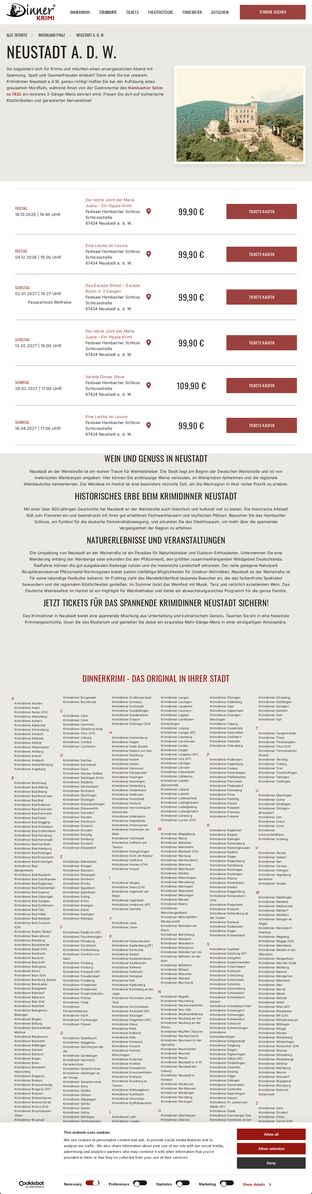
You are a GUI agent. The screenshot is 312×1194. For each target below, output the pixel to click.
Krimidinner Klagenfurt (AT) (131, 1020)
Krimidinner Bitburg (28, 1023)
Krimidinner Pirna (222, 794)
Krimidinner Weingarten (275, 976)
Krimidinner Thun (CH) (275, 746)
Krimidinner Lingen (174, 750)
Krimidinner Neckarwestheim (182, 1005)
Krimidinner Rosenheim (226, 904)
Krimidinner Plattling (224, 799)
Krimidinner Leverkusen (178, 741)
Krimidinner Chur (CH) (79, 733)
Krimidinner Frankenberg (81, 950)
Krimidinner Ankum (28, 756)
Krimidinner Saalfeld (224, 949)
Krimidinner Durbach (78, 843)
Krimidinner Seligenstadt (227, 1041)
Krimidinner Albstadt (29, 738)
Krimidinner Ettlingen (78, 918)
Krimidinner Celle (75, 720)
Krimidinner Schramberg (227, 988)
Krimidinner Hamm (125, 759)
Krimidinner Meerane (176, 864)
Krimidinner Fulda (75, 1002)
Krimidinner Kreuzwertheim (132, 1072)
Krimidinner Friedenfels (80, 985)
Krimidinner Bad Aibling (31, 787)
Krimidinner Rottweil (224, 922)
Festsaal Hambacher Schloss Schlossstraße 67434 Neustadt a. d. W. (113, 217)
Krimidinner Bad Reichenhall (34, 888)
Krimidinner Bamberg (29, 940)
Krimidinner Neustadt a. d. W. (181, 1062)
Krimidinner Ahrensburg (31, 729)
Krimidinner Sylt (270, 719)
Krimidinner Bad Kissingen (33, 853)
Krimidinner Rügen (223, 931)
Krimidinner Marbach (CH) (180, 851)
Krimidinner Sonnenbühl (227, 1085)
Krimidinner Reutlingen (226, 874)
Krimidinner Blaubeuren (31, 1036)
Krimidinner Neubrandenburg (182, 1014)
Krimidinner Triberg (273, 764)
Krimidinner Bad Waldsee (32, 918)
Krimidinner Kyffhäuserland (131, 1103)
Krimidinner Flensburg (79, 941)
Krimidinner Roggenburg (227, 891)
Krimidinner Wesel (272, 993)
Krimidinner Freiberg (78, 963)
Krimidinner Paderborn (226, 759)
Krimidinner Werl (271, 985)
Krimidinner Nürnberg (176, 1097)
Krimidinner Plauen (223, 803)
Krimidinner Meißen (175, 873)
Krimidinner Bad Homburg (33, 848)
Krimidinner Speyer (224, 1098)
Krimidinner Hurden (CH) (130, 864)
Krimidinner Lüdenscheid (179, 798)
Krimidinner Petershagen (228, 772)
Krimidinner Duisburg (78, 839)
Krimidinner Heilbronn (128, 794)
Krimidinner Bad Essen (30, 818)
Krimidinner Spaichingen (227, 1093)
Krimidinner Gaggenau (79, 1042)
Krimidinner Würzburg (275, 1085)
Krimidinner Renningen (226, 869)
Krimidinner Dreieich (78, 826)
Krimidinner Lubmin (175, 794)
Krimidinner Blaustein (29, 1041)
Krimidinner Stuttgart (274, 706)
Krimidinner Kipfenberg (128, 985)
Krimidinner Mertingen (177, 886)
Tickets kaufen (261, 211)
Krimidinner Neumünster (178, 1049)
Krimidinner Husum (126, 869)
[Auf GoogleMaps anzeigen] (148, 211)
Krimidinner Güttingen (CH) (131, 724)
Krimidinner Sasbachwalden (230, 962)
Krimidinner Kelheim (126, 967)
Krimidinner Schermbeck (228, 966)
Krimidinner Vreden (272, 883)
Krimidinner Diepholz (78, 782)
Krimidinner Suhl (271, 715)
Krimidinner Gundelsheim (130, 715)
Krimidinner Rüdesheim (226, 926)
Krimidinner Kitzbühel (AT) (131, 1011)
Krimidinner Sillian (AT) (226, 1058)
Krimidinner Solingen (225, 1080)
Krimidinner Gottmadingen (82, 1121)
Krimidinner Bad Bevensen (33, 796)
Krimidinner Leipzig (175, 728)
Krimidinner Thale (271, 737)
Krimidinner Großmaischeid (131, 697)
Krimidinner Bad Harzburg (33, 835)
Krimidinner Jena (124, 923)
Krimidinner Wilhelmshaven (278, 1020)
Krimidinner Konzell (126, 1046)
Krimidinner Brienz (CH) (31, 1106)
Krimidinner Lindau (174, 745)
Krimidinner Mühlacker (177, 947)
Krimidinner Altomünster (31, 747)
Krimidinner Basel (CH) (30, 949)
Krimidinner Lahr (124, 1117)
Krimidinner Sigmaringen (228, 1054)
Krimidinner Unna (271, 826)
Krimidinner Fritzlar (77, 998)
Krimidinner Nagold (174, 996)
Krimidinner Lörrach (175, 767)
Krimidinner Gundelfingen (130, 710)
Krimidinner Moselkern (177, 943)
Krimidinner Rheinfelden (227, 883)
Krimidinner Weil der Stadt (277, 963)
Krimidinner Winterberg (275, 1037)
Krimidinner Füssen (77, 1024)
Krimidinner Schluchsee (227, 980)
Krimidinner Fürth (75, 1015)
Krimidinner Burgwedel (79, 697)
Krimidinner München (176, 974)
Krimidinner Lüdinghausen (179, 802)
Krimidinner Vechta (272, 853)
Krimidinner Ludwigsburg (179, 807)
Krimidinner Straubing (274, 697)
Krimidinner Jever (125, 927)
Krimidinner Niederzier (177, 1084)
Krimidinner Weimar (273, 972)
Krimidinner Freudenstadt (81, 976)
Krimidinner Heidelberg (128, 786)
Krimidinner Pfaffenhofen (228, 777)
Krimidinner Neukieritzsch (179, 1036)
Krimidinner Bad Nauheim (32, 875)
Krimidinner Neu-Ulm (176, 1009)
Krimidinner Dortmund (79, 821)
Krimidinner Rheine (223, 878)
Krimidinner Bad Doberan (32, 805)
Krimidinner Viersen (273, 866)
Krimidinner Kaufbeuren (129, 963)
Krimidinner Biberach (29, 997)
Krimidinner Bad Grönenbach (35, 831)
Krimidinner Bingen (28, 1019)
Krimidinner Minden (175, 899)
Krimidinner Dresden (78, 830)
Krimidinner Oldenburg (226, 702)
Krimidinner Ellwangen (79, 875)
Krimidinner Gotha (76, 1112)
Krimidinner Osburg (224, 724)
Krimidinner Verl (270, 861)
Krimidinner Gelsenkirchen (82, 1082)
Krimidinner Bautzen (29, 958)
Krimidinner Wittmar (273, 1063)
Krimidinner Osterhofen (226, 732)
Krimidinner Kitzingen (127, 1015)
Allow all (271, 1134)
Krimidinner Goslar (76, 1108)
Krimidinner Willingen (274, 1024)
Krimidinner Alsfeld (28, 743)
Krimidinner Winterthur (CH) (279, 1046)
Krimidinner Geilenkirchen (82, 1069)
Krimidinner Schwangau (227, 1015)
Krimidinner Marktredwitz (179, 860)
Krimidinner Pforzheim (226, 781)
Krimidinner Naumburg (177, 1001)
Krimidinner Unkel (271, 821)
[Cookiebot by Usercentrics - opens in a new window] (31, 1184)
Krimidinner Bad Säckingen (33, 896)
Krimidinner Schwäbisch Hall (230, 1006)
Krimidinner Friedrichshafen (83, 993)
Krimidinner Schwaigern (227, 1010)
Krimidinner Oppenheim (227, 710)
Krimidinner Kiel (123, 980)
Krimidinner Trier (271, 768)
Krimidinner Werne (272, 989)
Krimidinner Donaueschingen (84, 804)
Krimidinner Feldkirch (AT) (82, 932)
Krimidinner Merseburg (177, 882)
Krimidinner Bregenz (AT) (32, 1089)
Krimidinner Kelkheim (127, 972)
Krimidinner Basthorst (30, 953)
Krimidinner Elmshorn (78, 879)
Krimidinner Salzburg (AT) (228, 953)
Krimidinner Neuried (175, 1053)
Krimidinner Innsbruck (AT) (131, 904)
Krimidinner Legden (175, 715)
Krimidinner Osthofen (225, 741)
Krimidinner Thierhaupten (277, 742)
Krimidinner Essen (76, 910)
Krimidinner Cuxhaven (79, 746)
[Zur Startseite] (31, 18)
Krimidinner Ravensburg (227, 843)
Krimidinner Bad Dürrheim (33, 813)
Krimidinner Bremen (28, 1093)
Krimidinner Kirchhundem (130, 1007)
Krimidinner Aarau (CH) (31, 712)
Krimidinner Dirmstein (79, 791)
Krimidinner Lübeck (175, 789)
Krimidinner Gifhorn (77, 1095)
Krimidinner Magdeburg (178, 834)
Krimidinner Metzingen (177, 895)
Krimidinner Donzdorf (78, 813)
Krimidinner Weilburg (274, 967)
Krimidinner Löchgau (176, 763)
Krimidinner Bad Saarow (31, 892)
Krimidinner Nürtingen (177, 1101)
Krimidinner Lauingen (176, 702)
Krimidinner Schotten (225, 984)
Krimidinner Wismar (273, 1050)
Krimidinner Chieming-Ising (82, 729)
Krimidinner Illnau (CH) (128, 887)
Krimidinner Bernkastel (30, 984)
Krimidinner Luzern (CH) (178, 820)
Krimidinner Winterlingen (276, 1042)
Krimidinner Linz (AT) (176, 759)
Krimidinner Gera (75, 1086)
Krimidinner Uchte (272, 799)
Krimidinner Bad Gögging (32, 822)
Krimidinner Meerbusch (178, 869)
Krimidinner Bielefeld (29, 1006)
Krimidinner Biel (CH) (29, 1001)
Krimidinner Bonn (26, 1063)
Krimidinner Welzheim (274, 980)
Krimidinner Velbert (272, 857)
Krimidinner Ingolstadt (128, 900)
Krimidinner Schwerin (225, 1023)
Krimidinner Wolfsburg (275, 1068)
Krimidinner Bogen (27, 1058)
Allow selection (271, 1149)
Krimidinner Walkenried (275, 906)
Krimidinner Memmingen (178, 877)
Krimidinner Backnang (30, 783)
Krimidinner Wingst (272, 1028)
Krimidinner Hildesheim (129, 816)
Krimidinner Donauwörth (80, 808)
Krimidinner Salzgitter (225, 958)
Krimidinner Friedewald (80, 989)
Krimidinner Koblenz (126, 1033)
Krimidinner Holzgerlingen (131, 851)
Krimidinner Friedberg (79, 980)
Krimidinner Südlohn (273, 710)
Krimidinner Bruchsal (29, 1120)
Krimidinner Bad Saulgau (32, 901)
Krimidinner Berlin (27, 971)
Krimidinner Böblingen (30, 1045)
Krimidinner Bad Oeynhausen (35, 879)
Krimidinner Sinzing (224, 1071)
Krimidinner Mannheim (177, 847)
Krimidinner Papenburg (226, 764)
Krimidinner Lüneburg (176, 815)
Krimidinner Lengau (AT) (178, 732)
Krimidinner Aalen (27, 708)
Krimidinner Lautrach (176, 710)
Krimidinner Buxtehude (79, 702)
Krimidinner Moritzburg (177, 934)
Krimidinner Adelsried (29, 725)
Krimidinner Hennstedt (128, 799)
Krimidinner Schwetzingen (229, 1028)
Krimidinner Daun (75, 769)
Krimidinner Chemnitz (79, 724)
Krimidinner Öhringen (225, 697)
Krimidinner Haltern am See (132, 751)
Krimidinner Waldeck (274, 902)
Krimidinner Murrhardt (177, 982)
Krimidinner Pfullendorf (226, 786)
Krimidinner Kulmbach (128, 1094)
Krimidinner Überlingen (275, 795)
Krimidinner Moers (174, 904)
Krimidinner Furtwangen (80, 1020)
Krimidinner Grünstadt (128, 706)
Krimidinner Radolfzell (226, 830)
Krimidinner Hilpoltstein (129, 821)
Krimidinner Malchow (176, 842)
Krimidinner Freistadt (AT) (81, 972)
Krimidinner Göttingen (79, 1117)
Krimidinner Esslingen (78, 914)
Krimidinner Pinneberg (226, 790)
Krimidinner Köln (124, 1037)
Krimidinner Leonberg (176, 737)
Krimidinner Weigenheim (276, 958)
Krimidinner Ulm (270, 817)
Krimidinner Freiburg (78, 967)
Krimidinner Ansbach (29, 760)
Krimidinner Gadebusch (80, 1038)
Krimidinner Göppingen (79, 1099)
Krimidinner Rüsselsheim (227, 935)
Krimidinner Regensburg (227, 861)
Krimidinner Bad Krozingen (33, 861)
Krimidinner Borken (28, 1080)
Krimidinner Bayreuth (29, 962)
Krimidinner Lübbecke (177, 776)
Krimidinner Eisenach (78, 870)
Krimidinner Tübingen (274, 777)
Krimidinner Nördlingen (177, 1093)
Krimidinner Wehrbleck (275, 945)
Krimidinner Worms (272, 1072)
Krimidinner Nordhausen (178, 1088)
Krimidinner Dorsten (77, 817)
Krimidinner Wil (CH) (273, 1015)
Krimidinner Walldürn (274, 915)
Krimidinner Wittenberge (276, 1059)
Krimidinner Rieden (223, 887)
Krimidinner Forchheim (79, 945)
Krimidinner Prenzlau (225, 812)
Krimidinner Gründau (127, 702)
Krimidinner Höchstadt (128, 838)
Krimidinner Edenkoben (80, 861)
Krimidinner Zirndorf (273, 1112)
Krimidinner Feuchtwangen (82, 937)
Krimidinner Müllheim (176, 965)
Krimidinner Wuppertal (275, 1081)
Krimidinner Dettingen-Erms (83, 778)
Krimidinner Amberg (28, 751)
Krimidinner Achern (28, 721)
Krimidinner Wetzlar (273, 998)
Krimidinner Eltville (76, 883)
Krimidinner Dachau (77, 760)
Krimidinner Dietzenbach (81, 786)
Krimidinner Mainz (174, 838)
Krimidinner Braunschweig (33, 1085)
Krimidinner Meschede (177, 891)
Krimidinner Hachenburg (129, 737)
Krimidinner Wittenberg (275, 1055)
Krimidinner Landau (126, 1121)
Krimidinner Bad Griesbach (33, 826)
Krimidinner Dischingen (80, 795)
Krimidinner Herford (126, 803)
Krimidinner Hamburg (127, 755)
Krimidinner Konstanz (127, 1042)
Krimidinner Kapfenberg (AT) (132, 945)
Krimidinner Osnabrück (226, 728)
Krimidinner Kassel (125, 954)
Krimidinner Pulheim (224, 816)
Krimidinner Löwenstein (178, 772)
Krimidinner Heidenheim (129, 790)
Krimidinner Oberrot (175, 1120)
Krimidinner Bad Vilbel (30, 914)
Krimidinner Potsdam (225, 807)
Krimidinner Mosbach (176, 939)
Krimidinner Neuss (174, 1058)
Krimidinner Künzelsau (128, 1098)
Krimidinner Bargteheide (31, 945)
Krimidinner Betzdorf (29, 993)
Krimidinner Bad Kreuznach (34, 857)
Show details (254, 1184)
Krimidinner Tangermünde (277, 733)
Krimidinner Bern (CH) (30, 975)
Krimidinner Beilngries (30, 966)
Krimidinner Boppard (29, 1076)
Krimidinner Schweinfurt (227, 1019)
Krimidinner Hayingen (127, 777)
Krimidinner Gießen (77, 1090)
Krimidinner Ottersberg (226, 745)
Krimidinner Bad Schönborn (34, 905)
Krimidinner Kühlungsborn (130, 1090)
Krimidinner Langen (175, 697)
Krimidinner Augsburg (30, 769)
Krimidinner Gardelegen (80, 1055)
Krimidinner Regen (223, 856)
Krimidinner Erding (76, 896)
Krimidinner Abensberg (30, 716)
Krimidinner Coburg (77, 737)
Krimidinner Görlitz (76, 1104)
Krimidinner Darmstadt (79, 764)
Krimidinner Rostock (224, 909)
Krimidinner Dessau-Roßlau (83, 773)
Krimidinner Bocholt (28, 1050)
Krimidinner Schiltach (225, 971)
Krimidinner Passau (224, 768)
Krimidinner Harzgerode (129, 772)
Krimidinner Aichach (29, 734)
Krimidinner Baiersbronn (31, 936)
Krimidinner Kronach (127, 1077)
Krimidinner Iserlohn (126, 909)
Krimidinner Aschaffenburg (33, 764)
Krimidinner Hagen (125, 742)
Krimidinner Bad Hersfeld (32, 844)
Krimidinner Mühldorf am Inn (181, 952)
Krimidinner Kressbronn (129, 1068)
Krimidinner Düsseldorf (79, 848)
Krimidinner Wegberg (274, 937)
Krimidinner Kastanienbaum (132, 958)
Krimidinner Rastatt (224, 834)
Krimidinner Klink (124, 1028)
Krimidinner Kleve (125, 1024)
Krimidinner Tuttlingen (274, 781)
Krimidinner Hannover (128, 768)
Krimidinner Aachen (28, 703)
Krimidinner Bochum (29, 1054)
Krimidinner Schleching (226, 975)
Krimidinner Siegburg (225, 1045)
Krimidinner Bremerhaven (33, 1098)
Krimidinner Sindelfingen (227, 1063)
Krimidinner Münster (175, 978)
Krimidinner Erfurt (76, 901)
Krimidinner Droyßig (77, 834)
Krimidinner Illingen (126, 883)
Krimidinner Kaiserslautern (131, 941)
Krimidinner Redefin (224, 852)
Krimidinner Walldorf (273, 910)
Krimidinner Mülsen (175, 969)
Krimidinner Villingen (273, 870)
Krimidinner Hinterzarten (130, 825)
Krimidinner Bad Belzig (30, 791)
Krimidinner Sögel (222, 1076)
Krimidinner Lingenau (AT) (179, 754)
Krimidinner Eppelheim (79, 892)
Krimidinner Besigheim (30, 988)
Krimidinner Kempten (127, 976)
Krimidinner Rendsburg (226, 865)
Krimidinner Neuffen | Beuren (182, 1031)
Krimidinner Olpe (222, 706)
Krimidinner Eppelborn (79, 888)
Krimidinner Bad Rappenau (33, 883)
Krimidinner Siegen (223, 1050)
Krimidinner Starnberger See (230, 1115)
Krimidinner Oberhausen (178, 1115)
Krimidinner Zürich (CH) (276, 1121)
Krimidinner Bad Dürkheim (33, 809)
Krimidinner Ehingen (77, 866)
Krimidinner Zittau (271, 1117)
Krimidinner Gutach (126, 719)
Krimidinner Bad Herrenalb (33, 840)
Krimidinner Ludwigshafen (179, 811)
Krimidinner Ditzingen (78, 799)
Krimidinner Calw (75, 716)
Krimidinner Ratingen (225, 839)
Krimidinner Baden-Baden (33, 931)
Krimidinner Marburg (176, 856)
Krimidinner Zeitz (271, 1108)
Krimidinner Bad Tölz (29, 910)
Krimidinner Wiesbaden (275, 1011)
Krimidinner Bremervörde (32, 1102)
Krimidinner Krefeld (126, 1063)
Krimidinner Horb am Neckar (132, 856)
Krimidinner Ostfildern (225, 737)
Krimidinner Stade (223, 1111)
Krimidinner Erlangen (78, 905)
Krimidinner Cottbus (77, 742)
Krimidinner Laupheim (177, 706)
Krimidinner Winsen (273, 1033)
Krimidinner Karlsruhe (128, 950)
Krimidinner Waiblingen (275, 897)
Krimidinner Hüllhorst (127, 860)
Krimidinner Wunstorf (274, 1077)
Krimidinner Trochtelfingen (278, 772)
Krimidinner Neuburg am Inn (181, 1018)
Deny (271, 1163)
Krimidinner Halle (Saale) (130, 746)
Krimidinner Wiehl (271, 1002)
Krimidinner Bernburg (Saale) (35, 980)
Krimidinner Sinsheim (225, 1067)
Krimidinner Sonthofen (226, 1089)
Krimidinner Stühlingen (275, 702)
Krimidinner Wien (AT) (274, 1007)
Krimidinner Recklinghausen (230, 848)
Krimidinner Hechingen (128, 781)
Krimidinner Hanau (125, 764)
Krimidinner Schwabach (227, 993)
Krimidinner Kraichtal (127, 1059)
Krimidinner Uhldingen (275, 804)
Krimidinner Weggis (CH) (276, 941)
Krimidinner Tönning (273, 759)
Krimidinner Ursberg (273, 839)
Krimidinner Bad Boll (29, 800)
